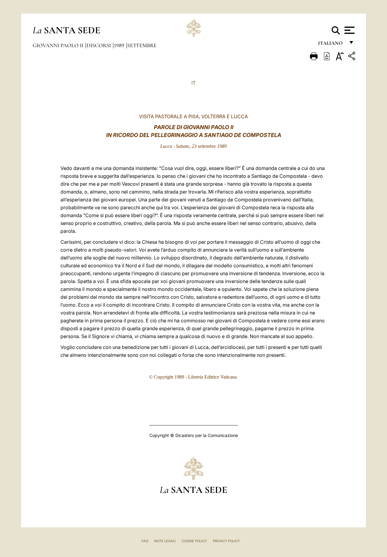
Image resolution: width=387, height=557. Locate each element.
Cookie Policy (194, 541)
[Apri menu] (349, 30)
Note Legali (165, 541)
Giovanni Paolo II (59, 45)
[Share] (352, 57)
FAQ (144, 541)
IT (193, 83)
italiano (331, 44)
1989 (119, 45)
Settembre (142, 45)
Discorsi (99, 45)
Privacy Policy (226, 541)
